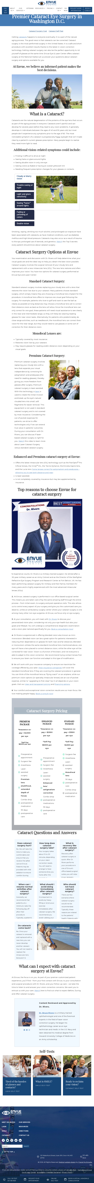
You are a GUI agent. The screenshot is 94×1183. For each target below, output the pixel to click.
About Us (12, 9)
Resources (39, 8)
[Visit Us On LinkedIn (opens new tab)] (20, 1140)
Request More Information (75, 9)
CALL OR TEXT (5, 11)
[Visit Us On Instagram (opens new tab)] (11, 1140)
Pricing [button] (50, 8)
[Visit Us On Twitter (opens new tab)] (16, 1140)
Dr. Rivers (53, 619)
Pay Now (66, 9)
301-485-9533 (85, 1156)
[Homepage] (47, 3)
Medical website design (67, 1162)
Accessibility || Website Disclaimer (49, 1172)
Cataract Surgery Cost (38, 31)
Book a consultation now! (62, 629)
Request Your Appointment (33, 1180)
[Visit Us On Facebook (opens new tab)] (3, 1140)
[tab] (24, 178)
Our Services (19, 9)
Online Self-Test (54, 1180)
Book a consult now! (44, 694)
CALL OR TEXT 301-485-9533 (12, 1180)
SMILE (4, 1131)
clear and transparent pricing (37, 684)
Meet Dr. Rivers (8, 1122)
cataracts (23, 37)
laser (37, 392)
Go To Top (8, 1152)
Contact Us (59, 9)
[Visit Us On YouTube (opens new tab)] (7, 1140)
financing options (62, 684)
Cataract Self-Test (56, 31)
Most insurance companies (50, 668)
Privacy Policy (67, 1172)
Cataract (6, 1135)
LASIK (4, 1126)
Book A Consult (88, 9)
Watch (59, 242)
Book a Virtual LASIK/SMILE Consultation (78, 1180)
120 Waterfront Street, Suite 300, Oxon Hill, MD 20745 (56, 1157)
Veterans (30, 8)
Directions (23, 1131)
